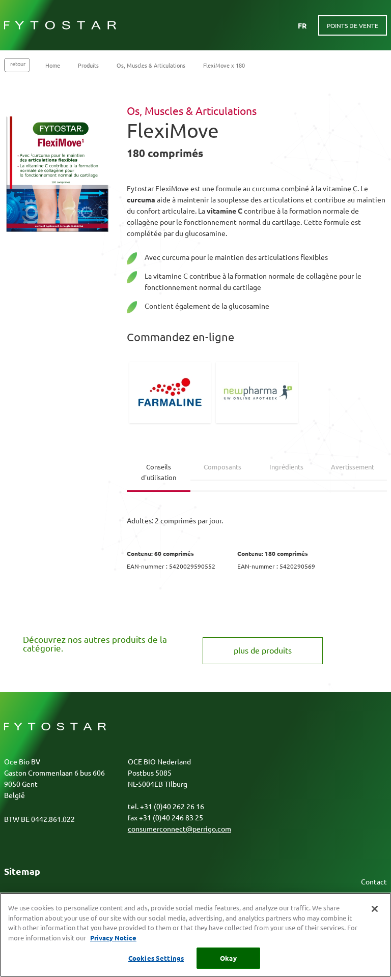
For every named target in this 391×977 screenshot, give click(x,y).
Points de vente (352, 25)
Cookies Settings (156, 958)
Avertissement (352, 466)
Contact (374, 881)
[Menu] (134, 25)
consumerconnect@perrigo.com (179, 828)
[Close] (375, 909)
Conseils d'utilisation (158, 472)
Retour (17, 64)
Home (52, 65)
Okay (228, 958)
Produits (88, 65)
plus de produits (263, 650)
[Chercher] (280, 25)
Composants (222, 466)
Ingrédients (286, 466)
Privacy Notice (113, 937)
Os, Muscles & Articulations (151, 65)
